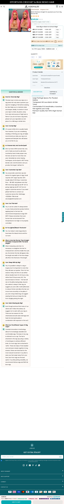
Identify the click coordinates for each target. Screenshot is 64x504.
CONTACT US (4, 487)
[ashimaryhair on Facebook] (27, 465)
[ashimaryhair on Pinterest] (33, 465)
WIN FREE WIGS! (63, 217)
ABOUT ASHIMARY (5, 471)
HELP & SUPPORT (5, 476)
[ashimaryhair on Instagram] (24, 465)
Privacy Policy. (14, 460)
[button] (35, 16)
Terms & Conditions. (23, 460)
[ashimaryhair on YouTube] (30, 465)
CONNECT (3, 481)
